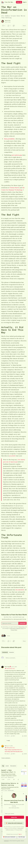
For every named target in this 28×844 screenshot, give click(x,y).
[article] (14, 774)
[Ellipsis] (26, 666)
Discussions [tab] (13, 766)
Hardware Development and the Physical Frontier (9, 787)
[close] (23, 793)
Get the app (22, 837)
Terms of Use (21, 627)
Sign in (24, 2)
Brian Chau (7, 20)
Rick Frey (7, 666)
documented (20, 590)
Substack (6, 840)
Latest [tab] (7, 766)
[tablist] (8, 652)
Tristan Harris (14, 188)
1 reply (8, 740)
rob (6, 745)
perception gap (17, 155)
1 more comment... (6, 758)
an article (12, 456)
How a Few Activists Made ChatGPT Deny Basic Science (8, 774)
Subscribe (19, 2)
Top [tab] (3, 766)
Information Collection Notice (17, 628)
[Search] (25, 765)
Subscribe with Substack (15, 823)
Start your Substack (10, 837)
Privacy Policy (19, 829)
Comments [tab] (5, 652)
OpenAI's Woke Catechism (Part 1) (8, 771)
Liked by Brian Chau (10, 668)
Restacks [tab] (11, 652)
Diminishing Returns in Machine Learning (9, 784)
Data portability (9, 139)
